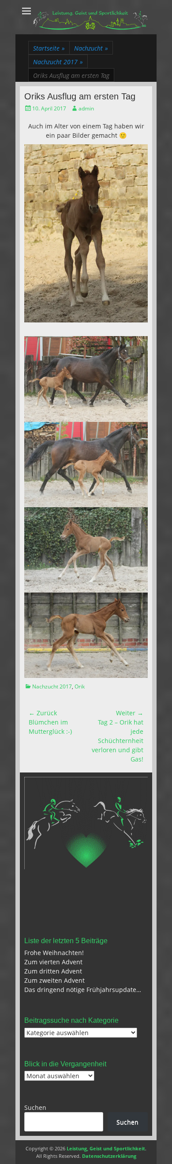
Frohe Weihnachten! (54, 952)
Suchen (35, 1107)
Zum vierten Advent (53, 962)
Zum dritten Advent (53, 971)
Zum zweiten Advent (54, 980)
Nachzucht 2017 (58, 62)
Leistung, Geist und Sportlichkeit (106, 1148)
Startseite (49, 48)
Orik (80, 686)
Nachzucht (91, 48)
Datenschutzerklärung (109, 1156)
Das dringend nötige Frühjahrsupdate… (82, 989)
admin (86, 108)
